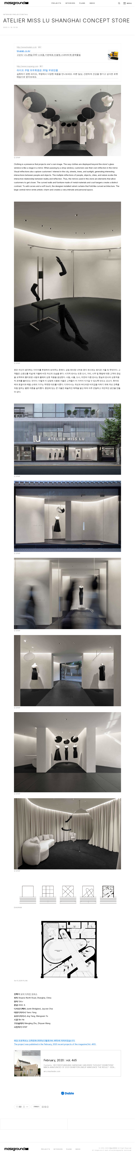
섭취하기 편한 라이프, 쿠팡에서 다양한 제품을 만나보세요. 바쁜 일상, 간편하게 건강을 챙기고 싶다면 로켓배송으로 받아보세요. (67, 75)
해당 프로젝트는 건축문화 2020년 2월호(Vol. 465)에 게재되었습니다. (44, 1040)
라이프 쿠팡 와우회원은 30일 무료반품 (37, 70)
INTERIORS (70, 3)
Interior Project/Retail (15, 14)
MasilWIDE (113, 1148)
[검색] (119, 3)
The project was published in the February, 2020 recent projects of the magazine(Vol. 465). (55, 1044)
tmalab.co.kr (23, 51)
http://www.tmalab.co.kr (27, 47)
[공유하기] (24, 1107)
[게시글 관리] (27, 1107)
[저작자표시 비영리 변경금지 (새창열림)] (45, 1107)
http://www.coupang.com (27, 66)
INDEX (92, 3)
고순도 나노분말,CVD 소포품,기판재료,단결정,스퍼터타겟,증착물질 (49, 55)
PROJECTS (56, 3)
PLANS (82, 3)
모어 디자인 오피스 (28, 994)
